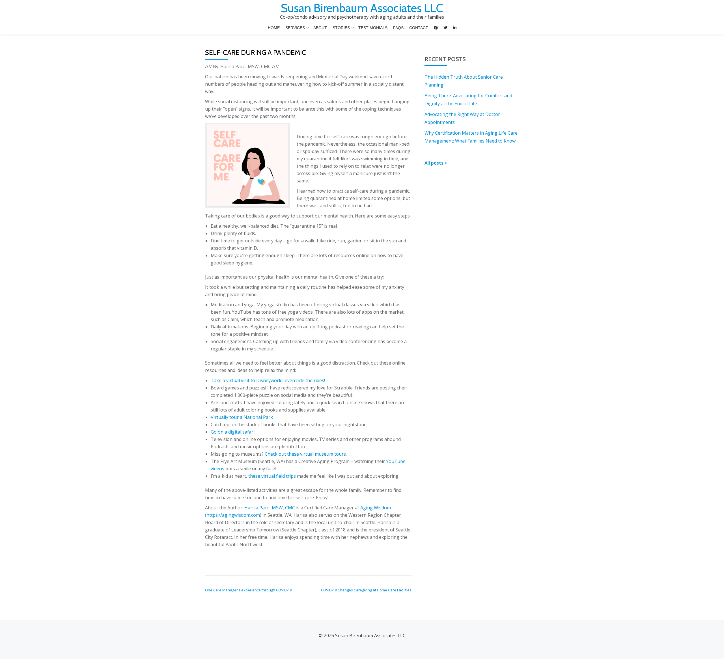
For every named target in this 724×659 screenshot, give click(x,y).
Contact (418, 27)
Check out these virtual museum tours (305, 454)
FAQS (398, 27)
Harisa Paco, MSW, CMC (269, 508)
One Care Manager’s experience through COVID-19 (248, 590)
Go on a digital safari (233, 432)
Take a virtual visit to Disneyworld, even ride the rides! (268, 380)
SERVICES (295, 27)
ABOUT (320, 27)
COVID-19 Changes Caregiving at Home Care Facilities (366, 590)
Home (274, 27)
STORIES (341, 27)
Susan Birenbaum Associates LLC (362, 8)
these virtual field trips (272, 476)
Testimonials (372, 27)
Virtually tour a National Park (242, 417)
